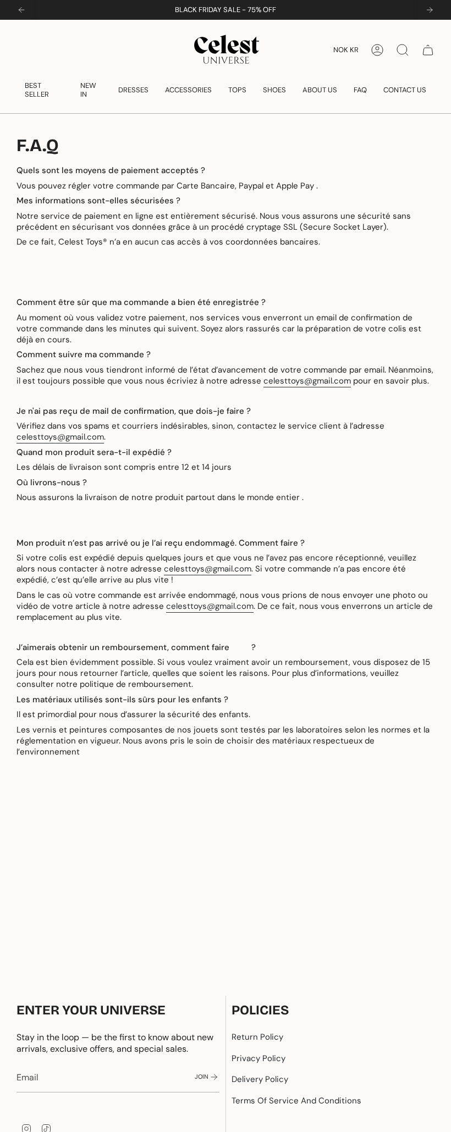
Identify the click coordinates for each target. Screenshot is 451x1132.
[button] (44, 90)
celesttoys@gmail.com (307, 380)
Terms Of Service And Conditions (296, 1100)
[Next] (430, 10)
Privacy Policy (258, 1058)
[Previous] (21, 10)
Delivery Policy (260, 1079)
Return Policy (257, 1036)
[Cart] (428, 50)
